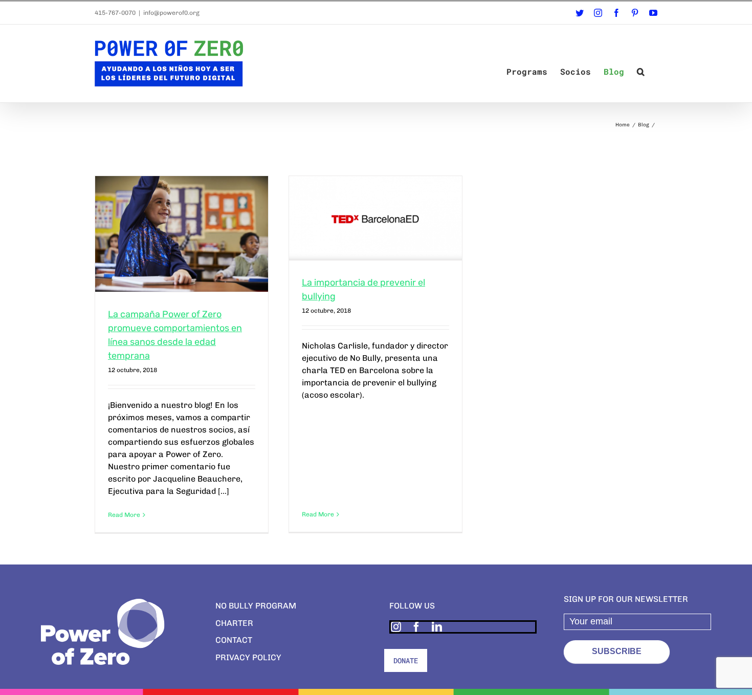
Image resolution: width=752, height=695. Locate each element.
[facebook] (416, 627)
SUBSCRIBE (617, 651)
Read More (124, 514)
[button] (641, 71)
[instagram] (396, 627)
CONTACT (233, 640)
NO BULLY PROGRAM (255, 606)
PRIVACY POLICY (248, 657)
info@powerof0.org (171, 12)
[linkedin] (437, 627)
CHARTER (234, 623)
